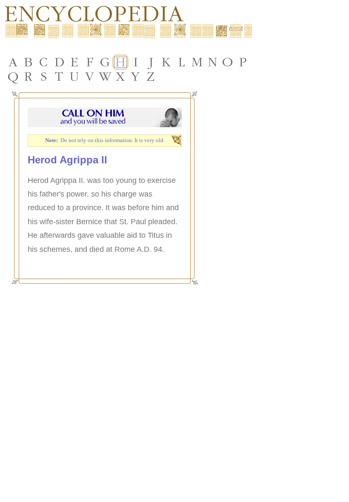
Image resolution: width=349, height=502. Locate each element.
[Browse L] (181, 62)
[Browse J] (151, 62)
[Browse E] (74, 62)
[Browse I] (135, 62)
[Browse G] (105, 62)
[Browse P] (243, 62)
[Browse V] (89, 76)
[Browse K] (166, 62)
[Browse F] (89, 62)
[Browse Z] (151, 76)
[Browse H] (120, 62)
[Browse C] (43, 62)
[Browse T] (59, 76)
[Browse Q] (13, 76)
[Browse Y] (135, 76)
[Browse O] (227, 62)
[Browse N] (212, 62)
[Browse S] (43, 76)
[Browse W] (105, 76)
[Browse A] (13, 62)
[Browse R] (28, 76)
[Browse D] (59, 62)
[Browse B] (28, 62)
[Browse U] (74, 76)
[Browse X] (120, 76)
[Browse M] (197, 62)
